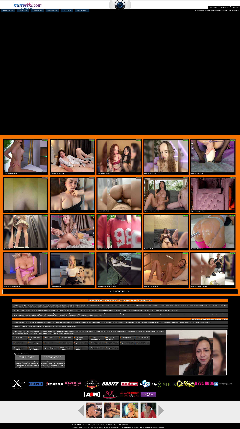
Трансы (235, 7)
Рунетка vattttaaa (9, 211)
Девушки (213, 7)
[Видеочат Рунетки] (27, 9)
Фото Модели (103, 424)
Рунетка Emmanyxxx (57, 173)
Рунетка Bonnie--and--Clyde (107, 286)
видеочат (88, 310)
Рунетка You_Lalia (197, 173)
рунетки (63, 315)
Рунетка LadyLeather (198, 211)
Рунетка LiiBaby (9, 248)
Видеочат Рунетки (200, 10)
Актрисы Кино (95, 424)
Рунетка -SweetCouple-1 (199, 286)
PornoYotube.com (52, 10)
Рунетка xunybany (103, 173)
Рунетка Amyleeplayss (151, 211)
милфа (21, 333)
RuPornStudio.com (8, 10)
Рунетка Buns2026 (103, 248)
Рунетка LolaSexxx (57, 211)
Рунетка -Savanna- (197, 248)
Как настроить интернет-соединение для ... (53, 356)
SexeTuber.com (67, 10)
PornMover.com (23, 10)
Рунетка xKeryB (56, 286)
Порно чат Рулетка (82, 10)
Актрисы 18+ (112, 424)
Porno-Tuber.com (37, 10)
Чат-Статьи (86, 424)
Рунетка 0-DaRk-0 (103, 211)
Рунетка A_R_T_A (150, 173)
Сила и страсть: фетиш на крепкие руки (27, 356)
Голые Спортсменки (122, 424)
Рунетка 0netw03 (149, 248)
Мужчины (224, 7)
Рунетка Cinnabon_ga (151, 286)
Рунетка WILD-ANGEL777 (59, 248)
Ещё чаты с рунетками (120, 291)
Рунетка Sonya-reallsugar (12, 286)
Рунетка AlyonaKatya (11, 173)
